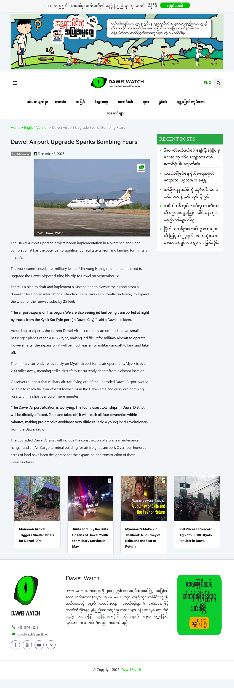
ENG (207, 82)
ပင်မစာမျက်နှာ (37, 102)
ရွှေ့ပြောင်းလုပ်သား (191, 102)
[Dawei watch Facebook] (16, 645)
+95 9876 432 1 (28, 627)
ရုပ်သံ (163, 102)
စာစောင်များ (116, 113)
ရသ (146, 102)
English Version (36, 128)
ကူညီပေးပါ (175, 6)
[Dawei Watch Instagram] (28, 645)
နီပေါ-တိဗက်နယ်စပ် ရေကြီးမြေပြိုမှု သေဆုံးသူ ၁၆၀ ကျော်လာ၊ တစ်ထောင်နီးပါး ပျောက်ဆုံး (192, 157)
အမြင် (80, 102)
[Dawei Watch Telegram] (51, 645)
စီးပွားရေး (101, 102)
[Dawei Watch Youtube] (40, 645)
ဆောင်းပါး (125, 102)
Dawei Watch (131, 670)
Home (15, 128)
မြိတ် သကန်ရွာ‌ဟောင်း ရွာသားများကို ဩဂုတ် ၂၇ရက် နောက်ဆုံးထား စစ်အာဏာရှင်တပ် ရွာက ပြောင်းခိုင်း (192, 235)
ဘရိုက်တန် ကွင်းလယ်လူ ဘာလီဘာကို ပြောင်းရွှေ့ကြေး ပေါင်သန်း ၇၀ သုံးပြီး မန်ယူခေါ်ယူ (191, 212)
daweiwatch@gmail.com (33, 634)
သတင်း (60, 102)
